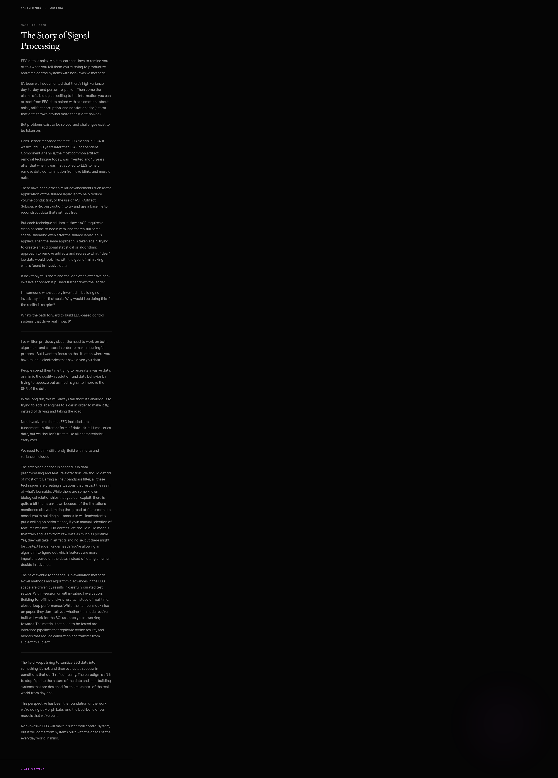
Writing (56, 8)
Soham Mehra (31, 8)
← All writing (32, 769)
